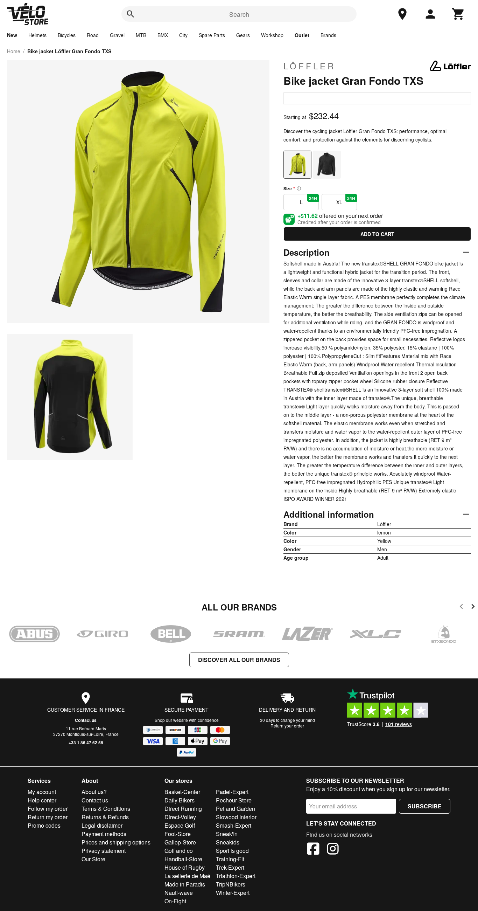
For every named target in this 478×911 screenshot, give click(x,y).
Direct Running (183, 809)
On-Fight (175, 901)
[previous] (461, 607)
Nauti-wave (178, 893)
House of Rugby (184, 867)
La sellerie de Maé (187, 876)
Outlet (302, 35)
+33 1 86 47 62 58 (86, 742)
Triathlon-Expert (235, 876)
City (183, 35)
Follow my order (48, 809)
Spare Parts (212, 35)
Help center (42, 800)
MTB (141, 35)
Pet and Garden (235, 809)
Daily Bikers (179, 800)
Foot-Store (177, 834)
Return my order (48, 817)
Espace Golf (179, 825)
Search (239, 14)
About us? (94, 792)
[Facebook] (313, 850)
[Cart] (458, 14)
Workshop (272, 35)
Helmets (37, 35)
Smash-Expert (233, 825)
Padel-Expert (232, 792)
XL (345, 200)
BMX (162, 35)
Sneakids (227, 842)
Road (93, 35)
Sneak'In (227, 834)
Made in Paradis (184, 884)
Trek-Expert (230, 867)
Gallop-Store (180, 842)
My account (42, 792)
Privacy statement (104, 851)
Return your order (287, 726)
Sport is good (232, 851)
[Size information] (298, 188)
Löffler (309, 65)
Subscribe (425, 806)
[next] (473, 607)
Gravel (117, 35)
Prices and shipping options (116, 842)
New (12, 35)
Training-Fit (230, 859)
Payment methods (104, 834)
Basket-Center (182, 792)
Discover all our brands (239, 660)
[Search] (130, 14)
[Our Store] (402, 14)
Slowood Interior (236, 817)
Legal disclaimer (102, 825)
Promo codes (44, 825)
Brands (328, 35)
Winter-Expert (232, 893)
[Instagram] (333, 850)
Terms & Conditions (106, 809)
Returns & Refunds (105, 817)
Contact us (86, 720)
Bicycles (67, 35)
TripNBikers (230, 884)
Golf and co (178, 851)
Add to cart (377, 233)
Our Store (93, 859)
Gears (243, 35)
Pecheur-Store (234, 800)
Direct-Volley (180, 817)
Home (13, 51)
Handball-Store (183, 859)
